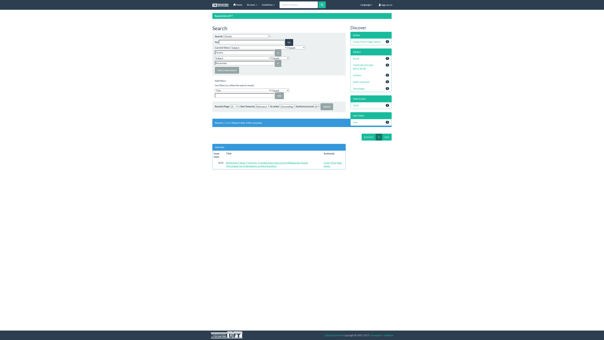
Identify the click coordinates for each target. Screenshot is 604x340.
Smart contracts (361, 81)
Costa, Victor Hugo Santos (367, 41)
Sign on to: (387, 4)
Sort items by (247, 106)
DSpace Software (334, 335)
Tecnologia (359, 88)
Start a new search (227, 70)
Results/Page (222, 106)
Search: (219, 36)
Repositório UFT (224, 15)
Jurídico (357, 75)
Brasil (356, 58)
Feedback (388, 335)
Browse (251, 4)
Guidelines (267, 4)
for (216, 42)
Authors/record (304, 106)
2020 (356, 105)
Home (239, 4)
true (355, 122)
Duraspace (376, 335)
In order (275, 106)
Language (365, 4)
